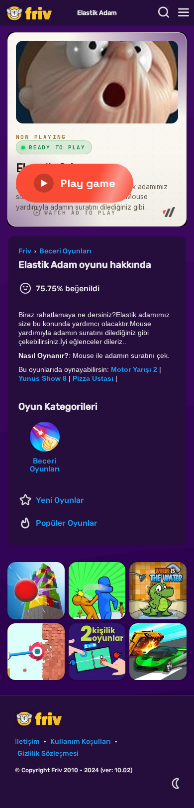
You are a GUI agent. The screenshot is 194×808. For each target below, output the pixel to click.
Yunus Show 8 (42, 378)
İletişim (27, 741)
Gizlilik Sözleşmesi (48, 753)
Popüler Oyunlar (66, 523)
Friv (37, 12)
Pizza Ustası (93, 378)
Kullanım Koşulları (80, 741)
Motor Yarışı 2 (134, 369)
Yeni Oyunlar (60, 500)
